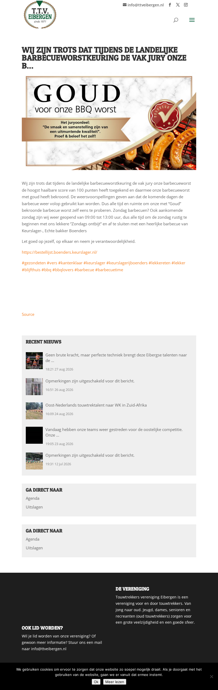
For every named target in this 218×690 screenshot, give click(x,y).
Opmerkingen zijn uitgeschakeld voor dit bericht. (90, 380)
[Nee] (211, 676)
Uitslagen (34, 507)
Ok (96, 682)
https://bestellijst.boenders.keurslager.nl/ (59, 252)
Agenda (32, 498)
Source (28, 314)
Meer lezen (114, 682)
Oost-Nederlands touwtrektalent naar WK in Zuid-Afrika (96, 405)
